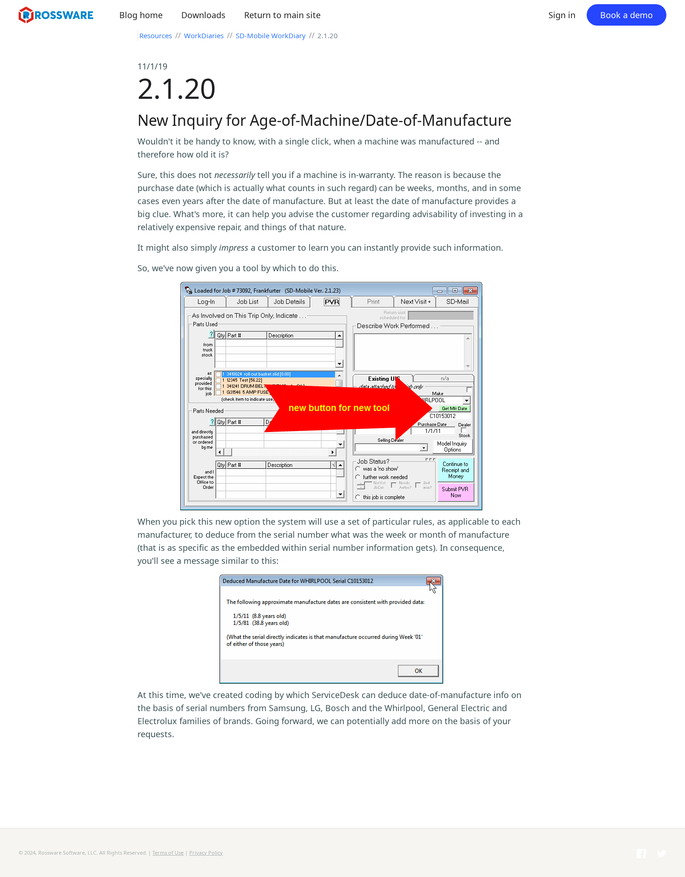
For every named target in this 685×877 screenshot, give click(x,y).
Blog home (141, 15)
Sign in (561, 15)
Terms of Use (168, 852)
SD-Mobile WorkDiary (271, 35)
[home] (65, 15)
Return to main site (282, 15)
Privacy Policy (206, 852)
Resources (156, 35)
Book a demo (626, 15)
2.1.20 (327, 35)
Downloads (203, 15)
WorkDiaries (205, 35)
